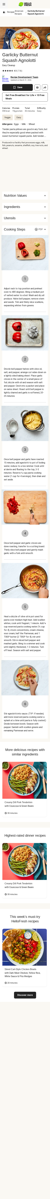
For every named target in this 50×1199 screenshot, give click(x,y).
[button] (25, 207)
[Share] (45, 87)
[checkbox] (3, 71)
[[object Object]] (37, 87)
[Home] (4, 12)
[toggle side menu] (4, 4)
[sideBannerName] (25, 170)
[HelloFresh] (25, 4)
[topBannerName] (25, 21)
